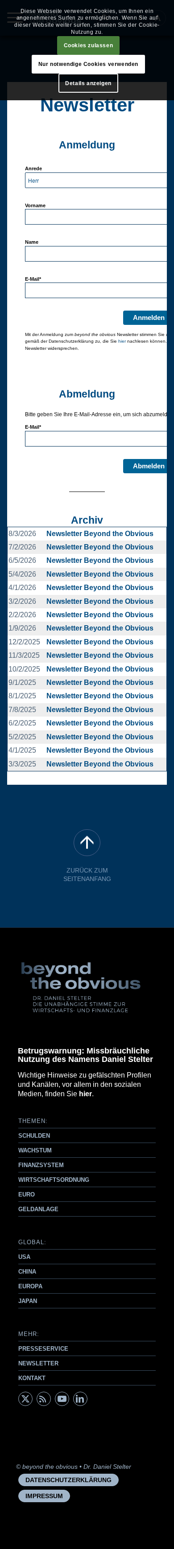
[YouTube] (62, 1399)
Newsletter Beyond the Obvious (99, 533)
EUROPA (30, 1286)
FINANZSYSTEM (41, 1165)
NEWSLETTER (38, 1363)
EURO (26, 1194)
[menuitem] (68, 1480)
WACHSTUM (35, 1150)
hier (122, 341)
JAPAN (27, 1301)
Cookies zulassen (88, 45)
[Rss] (44, 1399)
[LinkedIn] (80, 1399)
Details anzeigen (88, 83)
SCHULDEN (34, 1135)
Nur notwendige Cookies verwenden (88, 64)
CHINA (27, 1271)
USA (24, 1257)
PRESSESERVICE (43, 1348)
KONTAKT (32, 1378)
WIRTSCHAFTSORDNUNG (53, 1179)
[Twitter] (25, 1399)
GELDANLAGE (38, 1209)
